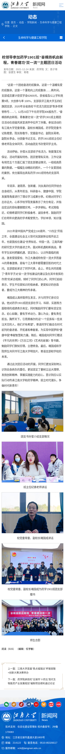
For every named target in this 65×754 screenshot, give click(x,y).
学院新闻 (32, 22)
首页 (13, 22)
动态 (21, 22)
